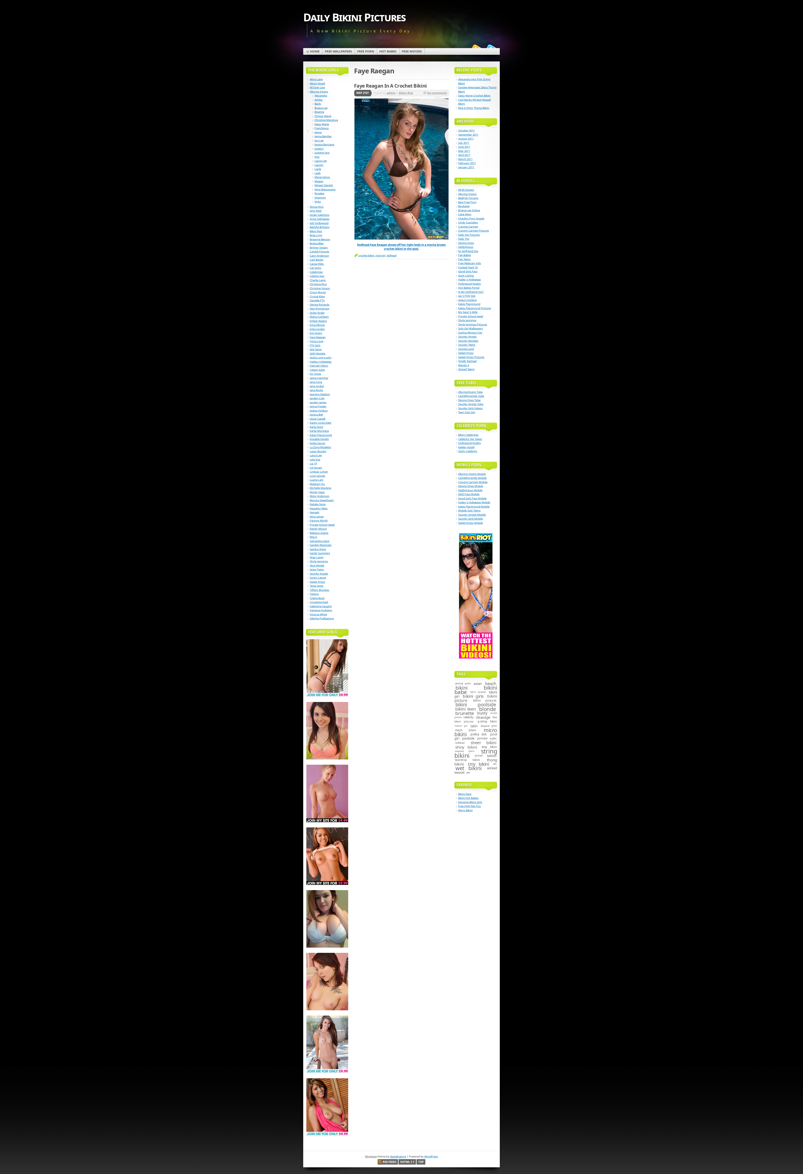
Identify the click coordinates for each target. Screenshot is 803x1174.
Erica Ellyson (317, 325)
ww (468, 772)
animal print (463, 683)
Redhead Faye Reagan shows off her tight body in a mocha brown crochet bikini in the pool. (401, 247)
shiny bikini (466, 747)
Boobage (463, 206)
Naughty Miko (319, 508)
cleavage (483, 717)
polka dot (479, 734)
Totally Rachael (467, 361)
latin (474, 726)
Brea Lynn (316, 235)
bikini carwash (478, 691)
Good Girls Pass (467, 271)
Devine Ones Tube (469, 400)
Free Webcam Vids (469, 263)
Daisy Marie (322, 124)
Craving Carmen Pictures (473, 230)
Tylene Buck (317, 598)
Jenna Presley (318, 406)
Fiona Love (316, 341)
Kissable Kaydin (319, 439)
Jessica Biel (316, 414)
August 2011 (466, 138)
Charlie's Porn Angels (471, 218)
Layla (318, 169)
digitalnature (398, 1156)
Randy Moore (318, 529)
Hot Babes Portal (468, 288)
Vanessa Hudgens (321, 610)
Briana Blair (317, 243)
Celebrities (316, 272)
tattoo (491, 755)
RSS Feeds (389, 1162)
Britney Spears (319, 247)
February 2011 (467, 163)
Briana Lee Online (469, 210)
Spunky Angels (319, 574)
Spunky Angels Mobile (472, 515)
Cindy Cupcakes (468, 222)
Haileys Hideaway (321, 362)
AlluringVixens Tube (470, 392)
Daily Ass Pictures (469, 235)
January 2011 (466, 167)
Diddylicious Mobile (470, 490)
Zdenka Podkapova (322, 618)
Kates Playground (321, 435)
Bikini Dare (464, 794)
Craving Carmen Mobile (472, 482)
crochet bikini (366, 255)
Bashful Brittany (320, 227)
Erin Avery (316, 333)
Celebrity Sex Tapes (470, 439)
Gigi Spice (316, 349)
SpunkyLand (466, 349)
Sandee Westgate (320, 545)
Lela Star (315, 459)
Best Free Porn (467, 202)
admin (391, 93)
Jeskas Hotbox (319, 410)
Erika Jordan (317, 329)
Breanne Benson (320, 239)
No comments (436, 93)
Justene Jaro (322, 152)
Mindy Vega (317, 492)
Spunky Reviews (468, 341)
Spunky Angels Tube (470, 404)
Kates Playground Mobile (474, 506)
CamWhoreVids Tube (471, 396)
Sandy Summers (320, 553)
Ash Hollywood (319, 223)
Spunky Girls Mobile (470, 519)
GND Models (317, 353)
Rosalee (319, 193)
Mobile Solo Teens (469, 510)
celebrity (468, 717)
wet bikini (468, 768)
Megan (319, 181)
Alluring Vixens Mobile (472, 474)
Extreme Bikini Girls (470, 802)
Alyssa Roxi (317, 207)
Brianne (319, 112)
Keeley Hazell (466, 447)
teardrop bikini (467, 760)
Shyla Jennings (319, 561)
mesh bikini (465, 730)
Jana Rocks (316, 390)
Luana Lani (316, 480)
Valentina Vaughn (321, 606)
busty (482, 713)
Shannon (320, 197)
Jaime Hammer (319, 378)
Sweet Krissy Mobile (470, 523)
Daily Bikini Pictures (354, 17)
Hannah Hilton (319, 366)
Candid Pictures (319, 251)
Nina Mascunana (325, 189)
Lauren (319, 165)
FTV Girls (315, 345)
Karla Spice (316, 427)
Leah (318, 173)
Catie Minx (464, 214)
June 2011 (464, 147)
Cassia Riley (317, 264)
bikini (461, 687)
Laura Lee (321, 161)
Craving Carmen (468, 226)
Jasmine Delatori (320, 394)
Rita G (313, 537)
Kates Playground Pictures (474, 308)
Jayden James (318, 402)
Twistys (314, 594)
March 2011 (465, 159)
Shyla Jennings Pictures (472, 324)
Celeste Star (317, 276)
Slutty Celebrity (467, 451)
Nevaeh (314, 512)
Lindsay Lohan (319, 471)
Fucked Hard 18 (468, 267)
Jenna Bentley (323, 136)
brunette (464, 713)
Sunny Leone (318, 577)
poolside (468, 738)
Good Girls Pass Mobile (472, 498)
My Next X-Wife (467, 312)
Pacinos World (318, 520)
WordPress (431, 1156)
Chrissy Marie (323, 116)
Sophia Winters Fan (470, 332)
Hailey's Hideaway (469, 279)
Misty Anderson (319, 496)
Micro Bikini (465, 810)
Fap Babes (464, 255)
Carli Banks (316, 260)
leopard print (489, 725)
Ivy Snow (315, 374)
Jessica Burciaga (324, 144)
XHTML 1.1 (407, 1162)
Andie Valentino (319, 215)
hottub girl (461, 725)
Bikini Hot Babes (468, 798)
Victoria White (318, 614)
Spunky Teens (466, 345)
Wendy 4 (463, 365)
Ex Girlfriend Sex (468, 251)
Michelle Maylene (320, 488)
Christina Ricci (318, 284)
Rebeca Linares (319, 533)
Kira (317, 157)
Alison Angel (317, 83)
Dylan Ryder (317, 313)
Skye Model (317, 565)
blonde (487, 708)
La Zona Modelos (320, 447)
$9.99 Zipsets (466, 190)
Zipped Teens (466, 369)
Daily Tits (463, 239)
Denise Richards (319, 304)
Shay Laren (317, 557)
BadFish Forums (468, 198)
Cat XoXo (315, 268)
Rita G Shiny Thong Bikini (473, 108)
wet (495, 763)
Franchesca (322, 128)
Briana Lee (321, 108)
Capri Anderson (319, 256)
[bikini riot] (401, 238)
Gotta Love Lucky (320, 357)
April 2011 (464, 155)
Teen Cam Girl (466, 412)
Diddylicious (465, 247)
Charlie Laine (318, 280)
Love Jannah (317, 476)
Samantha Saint (319, 541)
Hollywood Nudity (469, 284)
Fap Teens (464, 259)
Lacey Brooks (318, 451)
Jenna (318, 132)
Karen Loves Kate (320, 423)
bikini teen (465, 709)
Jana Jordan (317, 386)
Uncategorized (319, 602)
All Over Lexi (317, 87)
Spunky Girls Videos (470, 408)
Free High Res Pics (469, 806)
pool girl (380, 255)
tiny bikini (478, 764)
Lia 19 (313, 463)
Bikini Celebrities (468, 435)
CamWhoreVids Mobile (472, 478)
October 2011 (466, 130)
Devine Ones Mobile (470, 486)
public (493, 738)
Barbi (318, 104)
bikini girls (473, 696)
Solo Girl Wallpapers (470, 328)
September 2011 (468, 135)
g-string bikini (487, 721)
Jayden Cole (317, 398)
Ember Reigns (318, 321)
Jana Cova (316, 382)
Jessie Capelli (317, 419)
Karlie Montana (319, 431)
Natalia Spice (318, 504)
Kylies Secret (317, 443)
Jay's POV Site (466, 296)
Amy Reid (315, 211)
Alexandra (321, 95)
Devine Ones (466, 243)
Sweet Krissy (317, 582)
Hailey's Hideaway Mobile (474, 502)
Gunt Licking (466, 275)
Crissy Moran (318, 292)
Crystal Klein (317, 296)
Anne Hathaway (320, 219)
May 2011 (464, 151)
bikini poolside (475, 704)
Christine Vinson (320, 288)
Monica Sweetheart (322, 500)
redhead (391, 255)
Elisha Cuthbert (319, 317)
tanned (479, 755)
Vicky (318, 201)
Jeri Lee (319, 140)
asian (478, 683)
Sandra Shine (318, 549)
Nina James (317, 516)
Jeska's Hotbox (467, 300)
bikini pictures (484, 700)
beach (490, 683)
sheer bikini (483, 742)
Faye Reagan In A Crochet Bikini (390, 85)
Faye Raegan (318, 337)
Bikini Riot (406, 93)
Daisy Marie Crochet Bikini (474, 95)
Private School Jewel (322, 525)
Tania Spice (316, 586)
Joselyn (319, 149)
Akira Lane (316, 79)
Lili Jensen (316, 468)
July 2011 (463, 143)
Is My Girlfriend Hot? (471, 292)
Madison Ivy (317, 484)
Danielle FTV (317, 300)
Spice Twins (317, 569)
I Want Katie (317, 370)
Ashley (319, 100)
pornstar (482, 738)
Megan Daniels (324, 185)
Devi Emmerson (319, 308)
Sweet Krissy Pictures (471, 357)
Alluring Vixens (319, 91)
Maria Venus (322, 177)
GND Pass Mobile (468, 494)
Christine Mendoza (326, 120)
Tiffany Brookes (319, 590)
